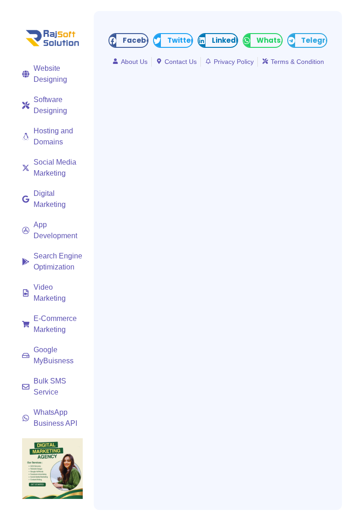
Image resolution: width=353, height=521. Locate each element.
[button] (128, 40)
